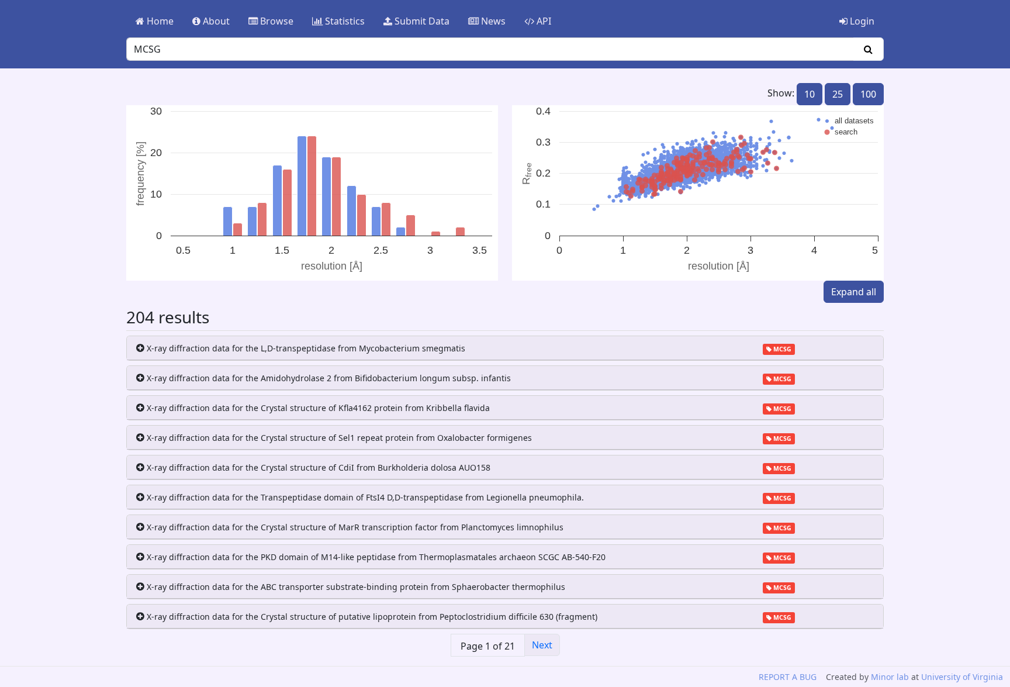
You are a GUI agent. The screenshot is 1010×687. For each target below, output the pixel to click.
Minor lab (890, 676)
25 (837, 94)
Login (861, 21)
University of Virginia (962, 676)
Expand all (853, 291)
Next (542, 644)
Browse (275, 21)
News (492, 21)
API (542, 21)
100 (868, 94)
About (215, 21)
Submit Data (420, 21)
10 (809, 94)
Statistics (344, 21)
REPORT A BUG (788, 676)
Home (159, 21)
